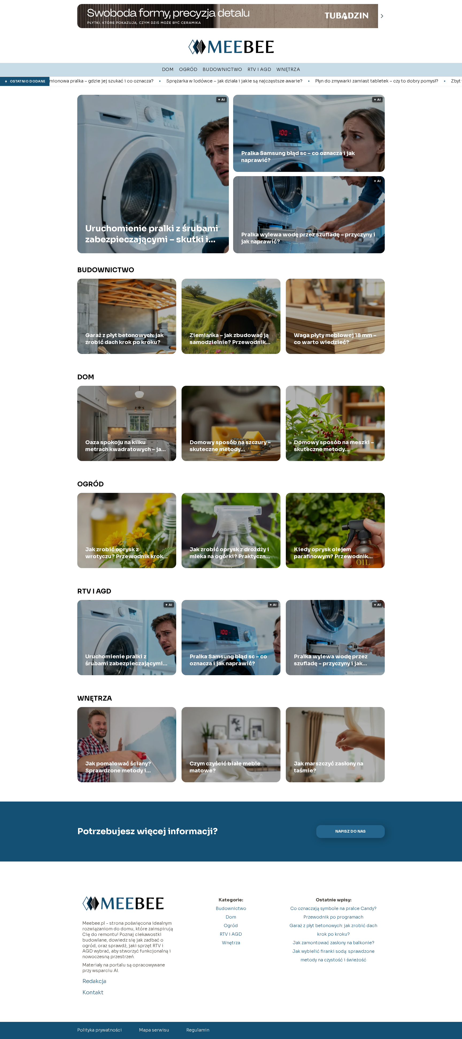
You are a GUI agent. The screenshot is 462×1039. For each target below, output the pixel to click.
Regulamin (197, 1030)
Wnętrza (94, 698)
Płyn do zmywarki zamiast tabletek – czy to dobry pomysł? (290, 81)
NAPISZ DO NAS (350, 831)
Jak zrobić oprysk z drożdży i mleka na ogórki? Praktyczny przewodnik (229, 553)
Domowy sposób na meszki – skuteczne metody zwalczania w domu (334, 446)
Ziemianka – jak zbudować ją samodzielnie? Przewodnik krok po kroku (229, 339)
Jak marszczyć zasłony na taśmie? (328, 767)
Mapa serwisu (154, 1030)
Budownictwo (105, 270)
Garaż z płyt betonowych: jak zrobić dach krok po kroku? (124, 339)
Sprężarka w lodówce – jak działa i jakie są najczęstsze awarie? (148, 81)
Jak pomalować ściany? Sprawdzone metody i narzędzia (118, 767)
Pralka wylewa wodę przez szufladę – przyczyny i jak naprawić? (308, 238)
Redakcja (94, 981)
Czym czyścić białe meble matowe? (225, 767)
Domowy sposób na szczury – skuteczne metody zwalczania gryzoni (230, 446)
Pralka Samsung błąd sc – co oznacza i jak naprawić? (298, 157)
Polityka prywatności (99, 1030)
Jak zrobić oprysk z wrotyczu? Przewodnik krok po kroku (124, 553)
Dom (85, 377)
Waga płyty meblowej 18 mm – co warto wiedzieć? (335, 339)
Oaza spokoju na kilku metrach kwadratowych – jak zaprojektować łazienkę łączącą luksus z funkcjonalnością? (124, 446)
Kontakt (92, 992)
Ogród (90, 484)
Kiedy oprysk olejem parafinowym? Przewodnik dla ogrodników (331, 553)
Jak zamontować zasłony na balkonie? (333, 943)
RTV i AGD (94, 591)
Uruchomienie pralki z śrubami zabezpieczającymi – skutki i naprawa (151, 234)
